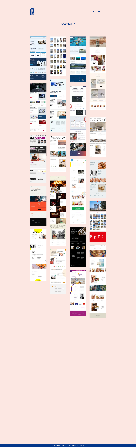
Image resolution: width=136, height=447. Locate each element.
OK (69, 445)
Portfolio (98, 11)
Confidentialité (81, 445)
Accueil (92, 11)
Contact (104, 11)
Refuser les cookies (75, 445)
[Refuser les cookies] (134, 445)
